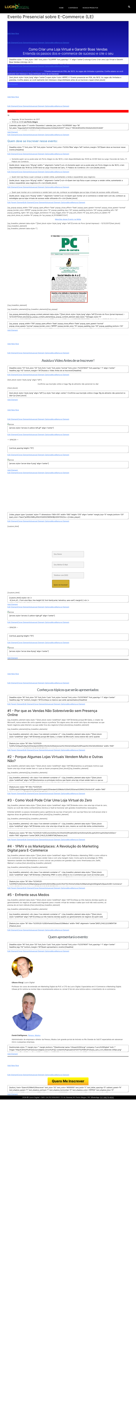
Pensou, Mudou (34, 1035)
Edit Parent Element (15, 202)
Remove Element (62, 43)
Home (61, 8)
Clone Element (23, 43)
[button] (129, 7)
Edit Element (12, 43)
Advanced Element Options (40, 43)
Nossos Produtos (90, 8)
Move (53, 43)
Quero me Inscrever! (61, 585)
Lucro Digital (34, 1097)
